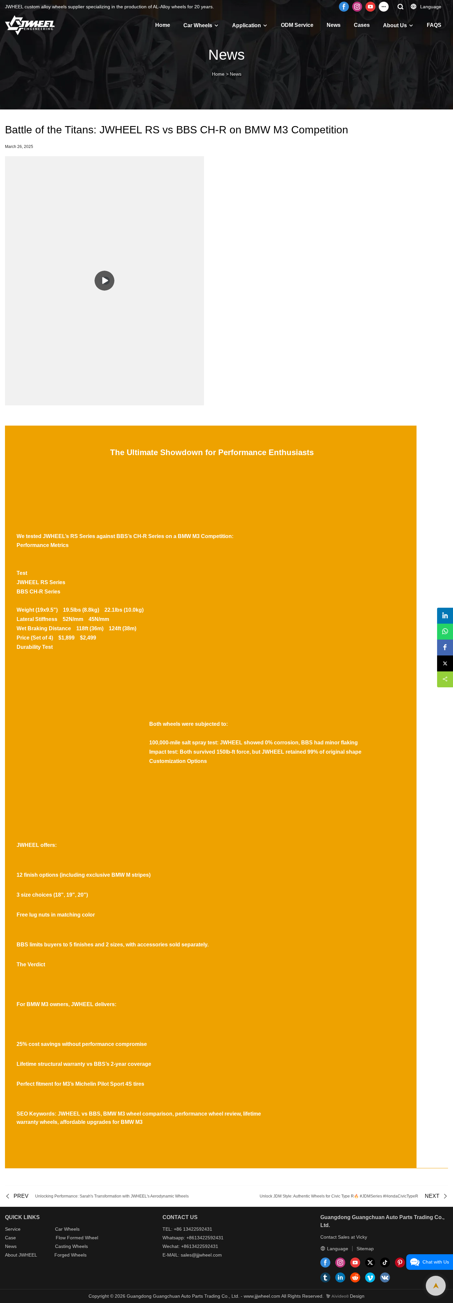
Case (10, 1237)
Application (246, 25)
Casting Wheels (71, 1246)
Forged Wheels (70, 1255)
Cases (362, 25)
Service (13, 1229)
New (9, 1246)
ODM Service (297, 25)
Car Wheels (197, 25)
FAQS (434, 25)
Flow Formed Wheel (77, 1237)
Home (162, 25)
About (12, 1255)
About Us (395, 25)
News (334, 25)
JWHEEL (28, 1255)
